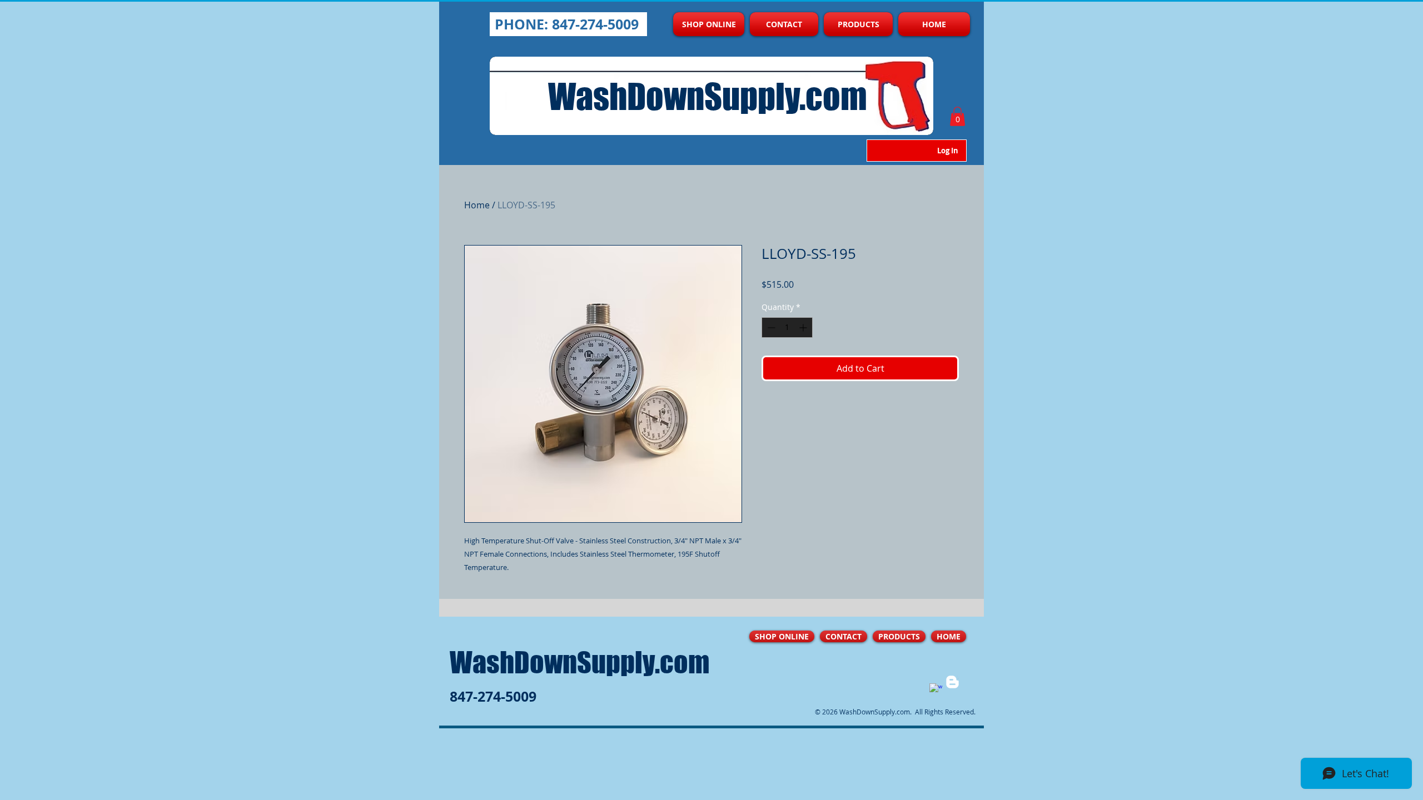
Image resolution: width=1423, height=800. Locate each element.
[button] (957, 116)
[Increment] (804, 327)
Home (477, 205)
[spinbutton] (787, 327)
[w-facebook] (935, 689)
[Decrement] (770, 327)
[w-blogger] (952, 682)
